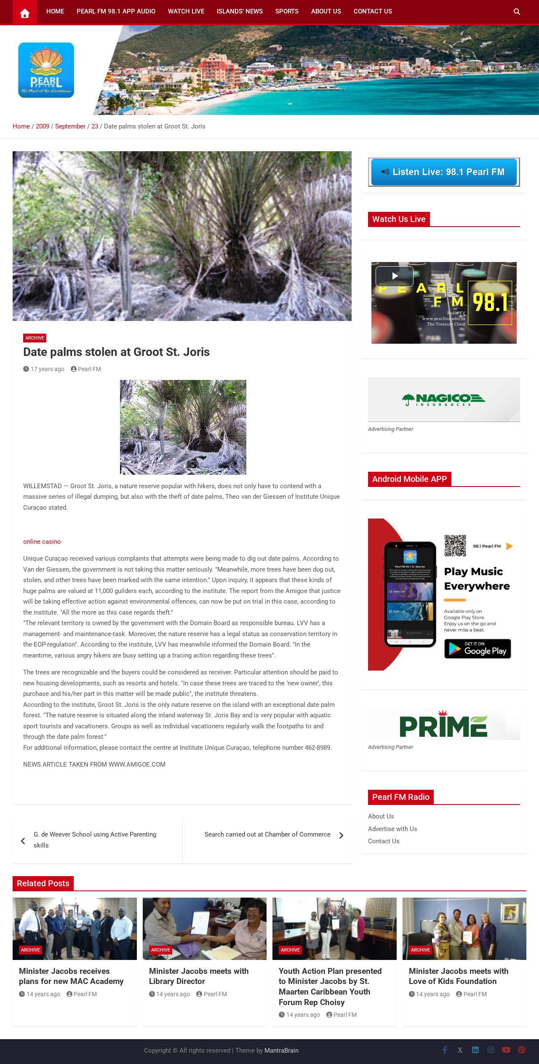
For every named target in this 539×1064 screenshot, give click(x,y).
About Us (326, 11)
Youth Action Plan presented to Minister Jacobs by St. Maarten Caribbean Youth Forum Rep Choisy (330, 986)
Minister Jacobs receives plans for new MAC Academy (71, 976)
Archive (34, 338)
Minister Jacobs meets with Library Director (199, 976)
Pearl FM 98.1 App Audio (116, 11)
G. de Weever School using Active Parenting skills (95, 840)
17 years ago (47, 369)
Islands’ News (240, 11)
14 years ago (43, 994)
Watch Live (186, 11)
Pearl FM (89, 369)
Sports (287, 11)
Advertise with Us (392, 829)
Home (55, 11)
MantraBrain (281, 1050)
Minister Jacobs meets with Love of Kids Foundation (459, 976)
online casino (42, 541)
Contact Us (373, 11)
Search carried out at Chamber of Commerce (268, 834)
